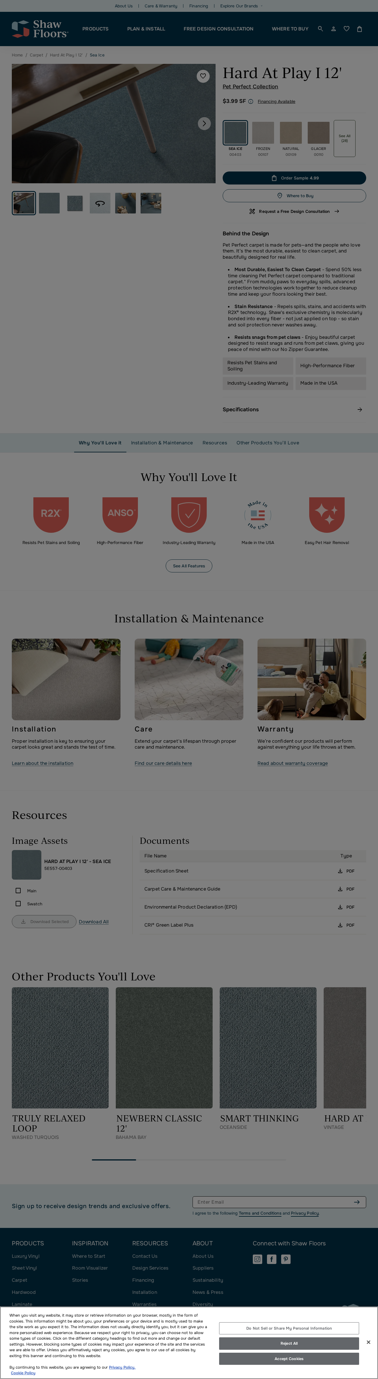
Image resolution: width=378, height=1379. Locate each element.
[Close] (368, 1342)
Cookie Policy (23, 1372)
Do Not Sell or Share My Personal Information (289, 1328)
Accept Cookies (289, 1358)
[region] (189, 1343)
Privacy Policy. (122, 1367)
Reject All (289, 1343)
